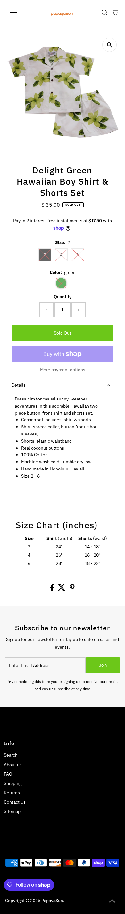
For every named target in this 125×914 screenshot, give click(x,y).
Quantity (62, 297)
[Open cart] (115, 12)
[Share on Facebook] (52, 589)
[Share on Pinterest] (72, 589)
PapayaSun (52, 900)
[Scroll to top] (112, 901)
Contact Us (15, 802)
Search (11, 755)
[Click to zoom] (109, 45)
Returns (12, 792)
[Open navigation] (18, 12)
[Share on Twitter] (62, 589)
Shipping (12, 783)
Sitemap (12, 811)
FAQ (8, 774)
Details (19, 385)
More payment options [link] (62, 370)
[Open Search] (104, 12)
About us (13, 765)
